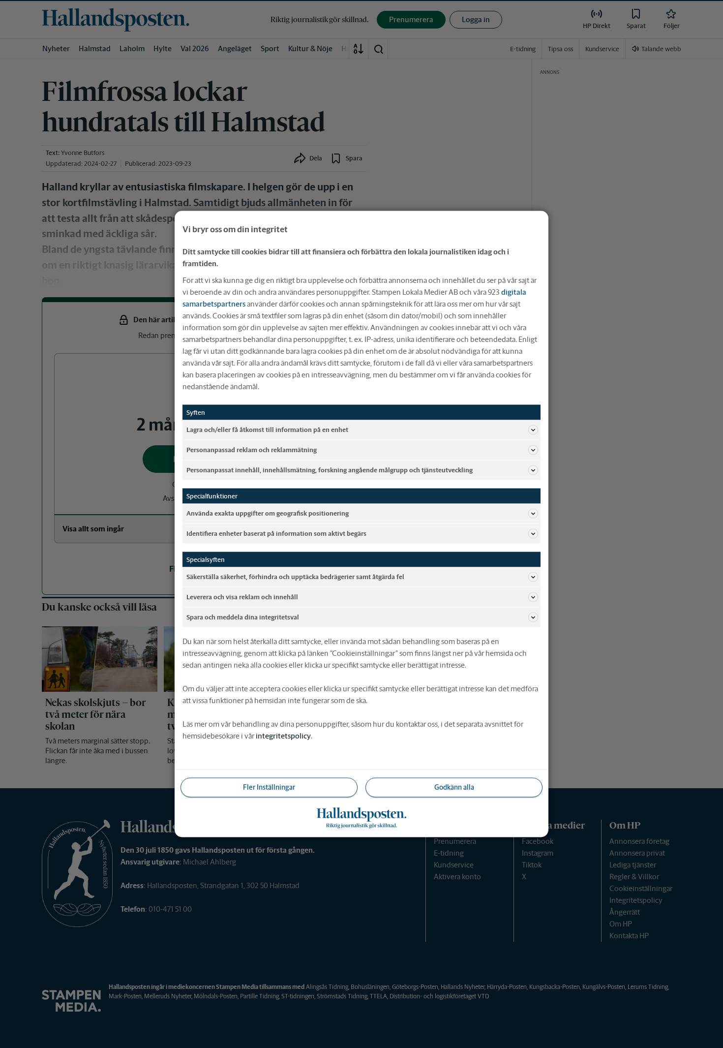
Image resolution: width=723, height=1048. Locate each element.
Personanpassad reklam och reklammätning (251, 449)
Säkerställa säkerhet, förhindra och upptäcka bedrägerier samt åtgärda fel (295, 576)
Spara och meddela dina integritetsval (242, 617)
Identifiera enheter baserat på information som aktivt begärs (276, 533)
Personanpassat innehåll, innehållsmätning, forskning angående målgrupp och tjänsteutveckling (329, 469)
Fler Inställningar (269, 787)
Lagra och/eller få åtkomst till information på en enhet (267, 429)
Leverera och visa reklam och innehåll (242, 596)
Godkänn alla (454, 787)
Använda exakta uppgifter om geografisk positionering (267, 513)
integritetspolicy (283, 735)
